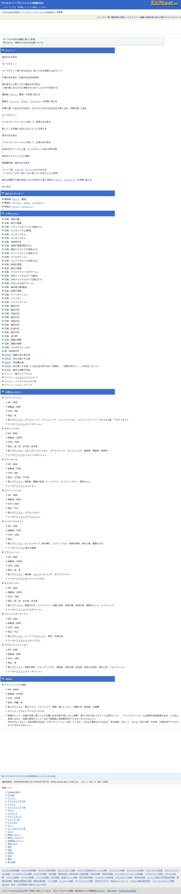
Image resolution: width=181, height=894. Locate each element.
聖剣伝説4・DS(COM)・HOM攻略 (73, 874)
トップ (101, 17)
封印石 (52, 108)
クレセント (69, 180)
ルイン (59, 180)
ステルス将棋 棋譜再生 (140, 881)
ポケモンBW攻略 (28, 870)
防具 (10, 856)
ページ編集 (139, 17)
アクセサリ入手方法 (16, 801)
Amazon (5, 884)
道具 (10, 847)
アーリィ (12, 798)
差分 (157, 17)
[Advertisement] (90, 27)
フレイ (36, 574)
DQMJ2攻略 (107, 874)
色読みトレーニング (119, 881)
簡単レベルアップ (15, 838)
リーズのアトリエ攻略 (22, 874)
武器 (10, 850)
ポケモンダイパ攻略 (66, 870)
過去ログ (164, 17)
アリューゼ (30, 169)
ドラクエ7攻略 (12, 877)
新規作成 (149, 17)
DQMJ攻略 (95, 874)
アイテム (49, 173)
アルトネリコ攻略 (117, 870)
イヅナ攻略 (52, 881)
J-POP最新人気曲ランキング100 (31, 884)
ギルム (24, 101)
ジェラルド (35, 101)
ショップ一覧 (14, 819)
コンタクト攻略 (66, 881)
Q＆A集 (11, 795)
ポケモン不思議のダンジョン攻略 (92, 870)
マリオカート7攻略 (123, 877)
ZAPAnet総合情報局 (11, 12)
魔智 (10, 859)
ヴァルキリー (21, 377)
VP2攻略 (52, 874)
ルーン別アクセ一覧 (16, 828)
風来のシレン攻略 (69, 877)
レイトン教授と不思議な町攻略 (161, 877)
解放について (14, 835)
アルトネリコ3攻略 (154, 870)
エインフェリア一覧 (16, 807)
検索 (122, 17)
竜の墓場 (12, 862)
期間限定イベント (15, 841)
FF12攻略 (55, 877)
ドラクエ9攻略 (42, 877)
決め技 (41, 722)
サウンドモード (14, 816)
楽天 (13, 884)
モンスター (15, 392)
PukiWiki (18, 891)
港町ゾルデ (13, 844)
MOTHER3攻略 (86, 877)
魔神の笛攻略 (39, 881)
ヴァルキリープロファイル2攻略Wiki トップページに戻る (30, 776)
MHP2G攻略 (139, 877)
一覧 (108, 17)
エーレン (15, 101)
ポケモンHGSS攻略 (10, 870)
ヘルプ (128, 17)
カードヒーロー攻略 (84, 881)
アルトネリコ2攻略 (135, 870)
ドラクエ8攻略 (27, 877)
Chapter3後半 (14, 792)
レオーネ (19, 169)
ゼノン (14, 94)
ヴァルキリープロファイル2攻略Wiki (22, 3)
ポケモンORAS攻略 (47, 870)
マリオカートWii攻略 (104, 877)
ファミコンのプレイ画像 (163, 881)
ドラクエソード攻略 (154, 874)
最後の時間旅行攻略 (23, 881)
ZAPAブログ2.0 (101, 881)
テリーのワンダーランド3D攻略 (129, 874)
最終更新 (115, 17)
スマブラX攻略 (40, 874)
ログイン (175, 17)
